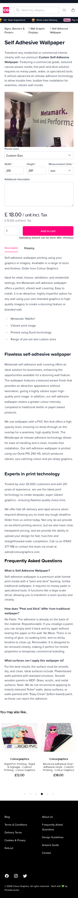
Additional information (17, 179)
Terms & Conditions (16, 824)
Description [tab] (11, 248)
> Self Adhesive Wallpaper (59, 30)
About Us (47, 817)
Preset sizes (12, 149)
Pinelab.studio (12, 890)
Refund (9, 848)
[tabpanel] (39, 478)
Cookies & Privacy (15, 840)
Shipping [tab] (29, 248)
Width (9, 164)
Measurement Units (61, 164)
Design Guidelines (53, 837)
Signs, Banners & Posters (15, 30)
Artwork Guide (50, 845)
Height (31, 164)
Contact (46, 853)
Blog (7, 817)
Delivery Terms (13, 832)
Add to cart (48, 231)
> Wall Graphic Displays (36, 30)
